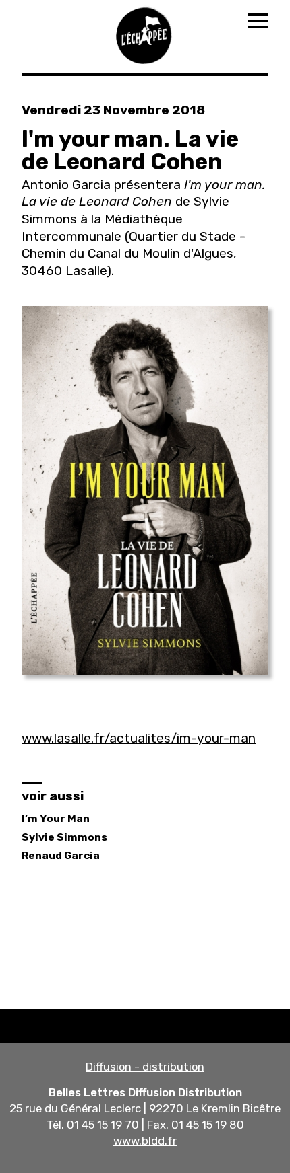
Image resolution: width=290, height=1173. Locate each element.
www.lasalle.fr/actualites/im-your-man (139, 738)
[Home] (145, 33)
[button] (145, 490)
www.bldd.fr (145, 1140)
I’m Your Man (56, 818)
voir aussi (53, 796)
